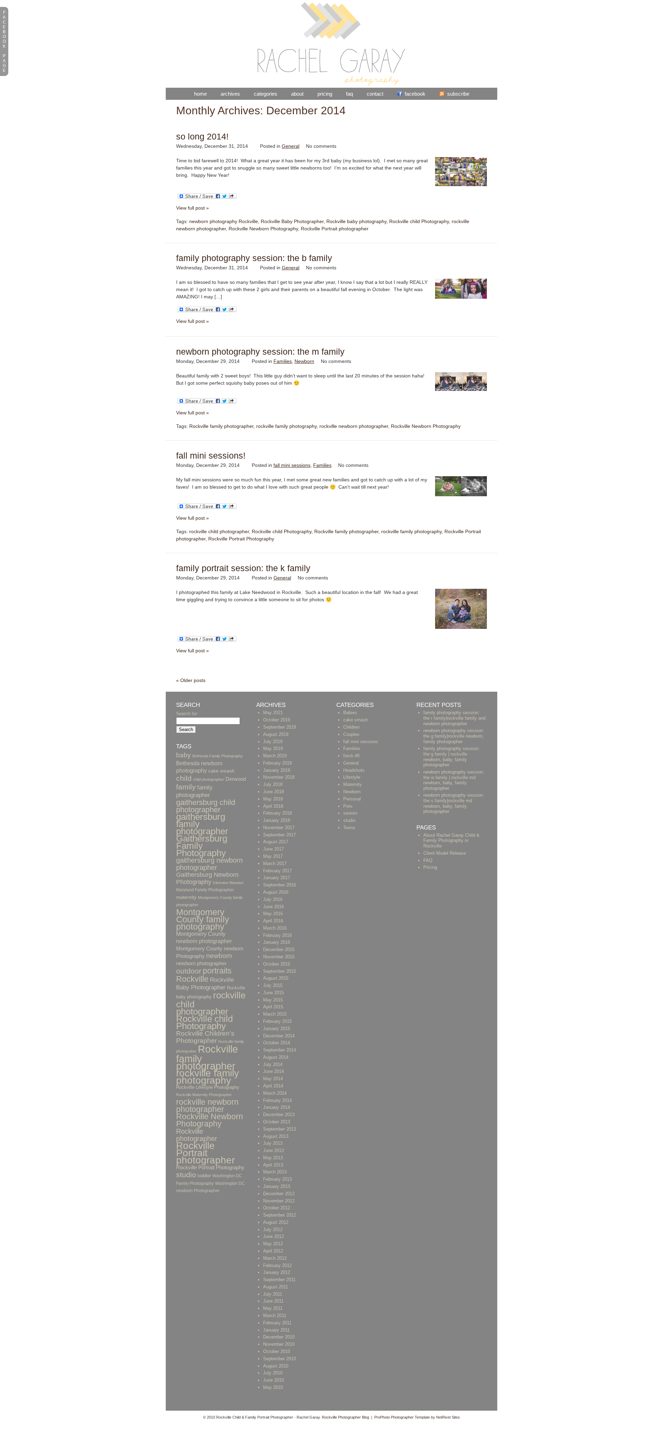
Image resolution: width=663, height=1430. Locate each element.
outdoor (188, 971)
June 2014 (273, 1071)
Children (351, 727)
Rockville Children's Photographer (205, 1037)
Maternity (352, 784)
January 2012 (276, 1272)
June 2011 (273, 1301)
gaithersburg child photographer (205, 806)
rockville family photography (286, 426)
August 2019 (275, 734)
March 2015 (275, 1014)
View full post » (192, 208)
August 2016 (275, 892)
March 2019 (275, 755)
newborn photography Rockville (223, 221)
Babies (350, 712)
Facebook (415, 93)
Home (200, 93)
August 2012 (275, 1222)
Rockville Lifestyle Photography (207, 1087)
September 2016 (279, 884)
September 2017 (279, 834)
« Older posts (190, 680)
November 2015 (279, 956)
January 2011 (276, 1330)
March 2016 (275, 928)
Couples (351, 734)
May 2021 (273, 712)
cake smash (221, 771)
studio (186, 1175)
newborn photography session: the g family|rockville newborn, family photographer (453, 736)
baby (183, 755)
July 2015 (272, 985)
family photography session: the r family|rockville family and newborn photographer (454, 718)
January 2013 (276, 1186)
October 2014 (276, 1042)
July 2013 (272, 1143)
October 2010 (276, 1351)
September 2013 (279, 1129)
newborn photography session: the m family (260, 351)
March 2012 (275, 1258)
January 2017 (276, 877)
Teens (349, 827)
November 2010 (279, 1344)
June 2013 (273, 1150)
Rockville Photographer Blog (345, 1417)
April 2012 (273, 1251)
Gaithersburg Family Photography (201, 845)
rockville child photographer (219, 531)
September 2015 (279, 971)
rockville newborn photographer (353, 426)
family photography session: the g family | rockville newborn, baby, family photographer (451, 756)
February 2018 (277, 813)
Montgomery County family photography (202, 919)
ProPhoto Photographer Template (402, 1417)
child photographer (208, 779)
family (186, 787)
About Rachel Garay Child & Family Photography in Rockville (451, 840)
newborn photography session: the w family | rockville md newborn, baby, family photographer (453, 780)
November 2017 (279, 827)
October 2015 (276, 964)
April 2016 (273, 920)
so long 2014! (202, 136)
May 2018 (273, 799)
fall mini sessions (291, 465)
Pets (348, 806)
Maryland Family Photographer (205, 889)
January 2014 (276, 1107)
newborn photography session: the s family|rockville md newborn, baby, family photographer (453, 803)
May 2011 (272, 1308)
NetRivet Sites (448, 1417)
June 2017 (273, 849)
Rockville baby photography (356, 221)
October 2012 (276, 1207)
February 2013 (277, 1179)
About (297, 93)
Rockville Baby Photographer (292, 221)
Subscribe (458, 93)
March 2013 (275, 1171)
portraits (217, 971)
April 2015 (273, 1006)
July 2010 (272, 1372)
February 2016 (277, 935)
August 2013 (275, 1136)
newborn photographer (201, 963)
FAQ (349, 93)
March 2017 (275, 863)
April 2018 (273, 806)
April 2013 (273, 1165)
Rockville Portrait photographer (334, 228)
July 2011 (272, 1294)
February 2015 (277, 1021)
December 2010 (279, 1337)
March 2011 (274, 1315)
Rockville (192, 979)
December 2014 (279, 1035)
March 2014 (275, 1093)
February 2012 (277, 1265)
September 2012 (279, 1215)
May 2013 (273, 1157)
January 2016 (276, 942)
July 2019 (272, 741)
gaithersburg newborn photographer (209, 863)
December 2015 (279, 949)
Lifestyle (351, 777)
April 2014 (273, 1085)
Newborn (304, 361)
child (184, 778)
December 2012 (279, 1193)
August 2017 (275, 841)
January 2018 (276, 820)
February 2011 (277, 1322)
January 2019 (276, 770)
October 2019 (276, 719)
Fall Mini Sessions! (211, 455)
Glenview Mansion (228, 883)
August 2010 (275, 1366)
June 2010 (273, 1380)
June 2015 (273, 992)
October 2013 (276, 1121)
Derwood (235, 779)
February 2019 (277, 763)
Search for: (187, 713)
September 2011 (279, 1279)
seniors (350, 813)
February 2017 (277, 870)
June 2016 (273, 906)
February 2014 (277, 1100)
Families (282, 361)
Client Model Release (444, 853)
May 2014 (273, 1078)
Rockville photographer (196, 1134)
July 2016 (272, 899)
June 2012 (273, 1236)
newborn (219, 955)
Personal (352, 799)
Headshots (354, 770)
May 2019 (273, 748)
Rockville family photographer (221, 426)
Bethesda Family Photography (217, 756)
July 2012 (272, 1229)
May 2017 (273, 856)
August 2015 (275, 978)
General (290, 146)
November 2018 (279, 777)
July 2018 (272, 784)
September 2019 (279, 727)
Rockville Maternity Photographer (204, 1095)
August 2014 (275, 1057)
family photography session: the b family (254, 258)
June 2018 (273, 791)
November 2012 (279, 1200)
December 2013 (279, 1114)
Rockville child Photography (419, 221)
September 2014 (279, 1050)
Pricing (324, 93)
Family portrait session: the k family (243, 568)
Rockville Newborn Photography (263, 228)
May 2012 (273, 1243)
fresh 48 (351, 755)
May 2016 (273, 913)
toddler (204, 1175)
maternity (186, 897)
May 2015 (273, 999)
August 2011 (275, 1286)
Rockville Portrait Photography (241, 538)
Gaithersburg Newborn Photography (207, 878)
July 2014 (272, 1064)
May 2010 (273, 1387)
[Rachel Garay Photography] (331, 84)
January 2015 (276, 1028)
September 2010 (279, 1358)
